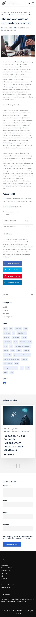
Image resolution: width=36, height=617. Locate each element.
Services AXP (5, 571)
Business (7, 333)
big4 (25, 329)
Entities (5, 307)
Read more (8, 454)
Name (5, 500)
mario (6, 350)
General (6, 30)
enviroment (7, 342)
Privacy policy (6, 587)
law (11, 346)
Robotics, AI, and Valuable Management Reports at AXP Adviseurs (15, 443)
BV (13, 333)
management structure (22, 346)
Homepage (5, 565)
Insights (13, 30)
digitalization (21, 333)
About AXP (4, 573)
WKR (11, 372)
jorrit (5, 346)
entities (24, 337)
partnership (7, 355)
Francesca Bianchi (25, 342)
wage (5, 372)
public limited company (11, 359)
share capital (8, 363)
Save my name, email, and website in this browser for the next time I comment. (17, 537)
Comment (7, 486)
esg (15, 342)
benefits (18, 329)
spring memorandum (10, 368)
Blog (3, 576)
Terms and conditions (8, 585)
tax (22, 368)
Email (5, 512)
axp (11, 329)
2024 (5, 329)
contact (5, 257)
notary (19, 350)
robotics (24, 359)
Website (6, 524)
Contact (4, 579)
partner (26, 350)
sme (16, 363)
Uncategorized (8, 317)
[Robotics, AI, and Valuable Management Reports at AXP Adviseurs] (18, 415)
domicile (6, 337)
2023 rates (8, 206)
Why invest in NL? (7, 568)
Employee (15, 337)
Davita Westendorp (23, 28)
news (12, 350)
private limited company (22, 355)
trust (27, 368)
